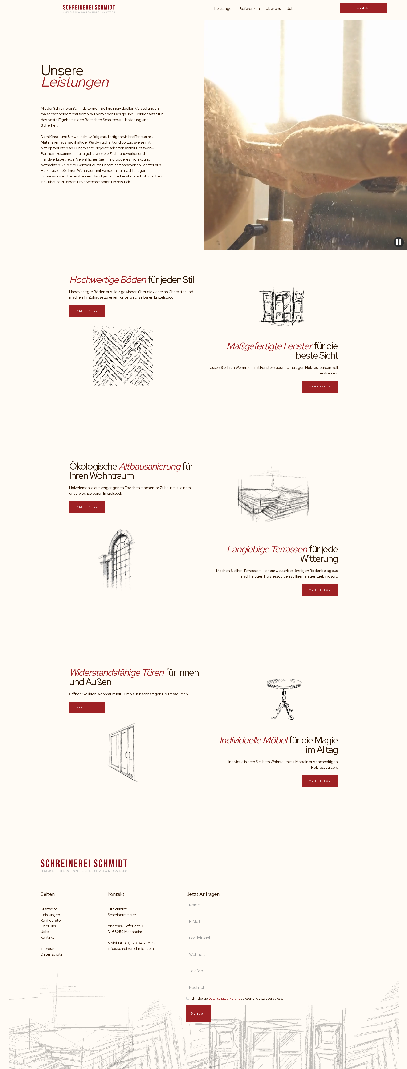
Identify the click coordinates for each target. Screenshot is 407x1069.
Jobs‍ (45, 931)
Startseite (49, 909)
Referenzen (250, 8)
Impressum (50, 948)
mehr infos (87, 310)
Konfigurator (51, 920)
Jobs (291, 8)
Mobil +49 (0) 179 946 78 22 (131, 942)
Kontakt (363, 8)
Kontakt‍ (47, 937)
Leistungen (224, 8)
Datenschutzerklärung (224, 999)
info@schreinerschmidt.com (131, 948)
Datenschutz (51, 954)
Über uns (273, 8)
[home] (89, 8)
